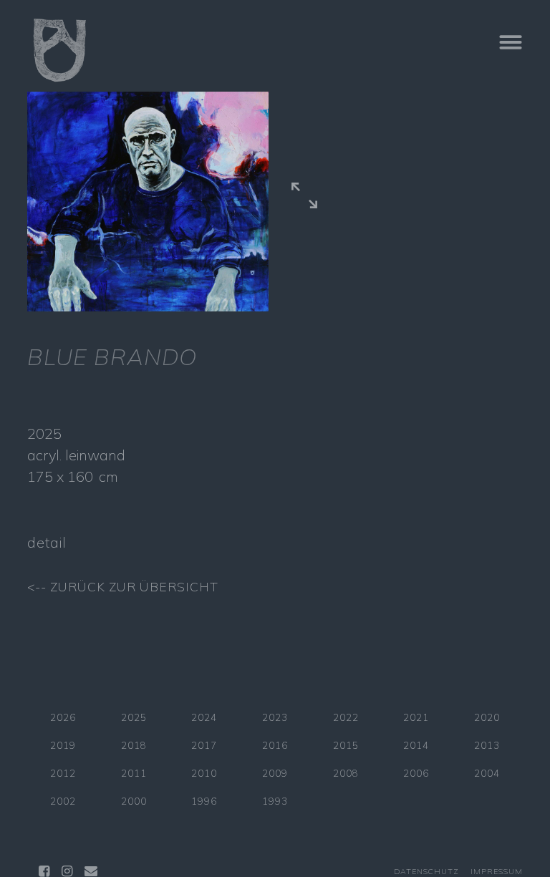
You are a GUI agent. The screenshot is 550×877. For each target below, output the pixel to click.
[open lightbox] (304, 197)
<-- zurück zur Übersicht (122, 586)
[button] (480, 50)
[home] (232, 50)
